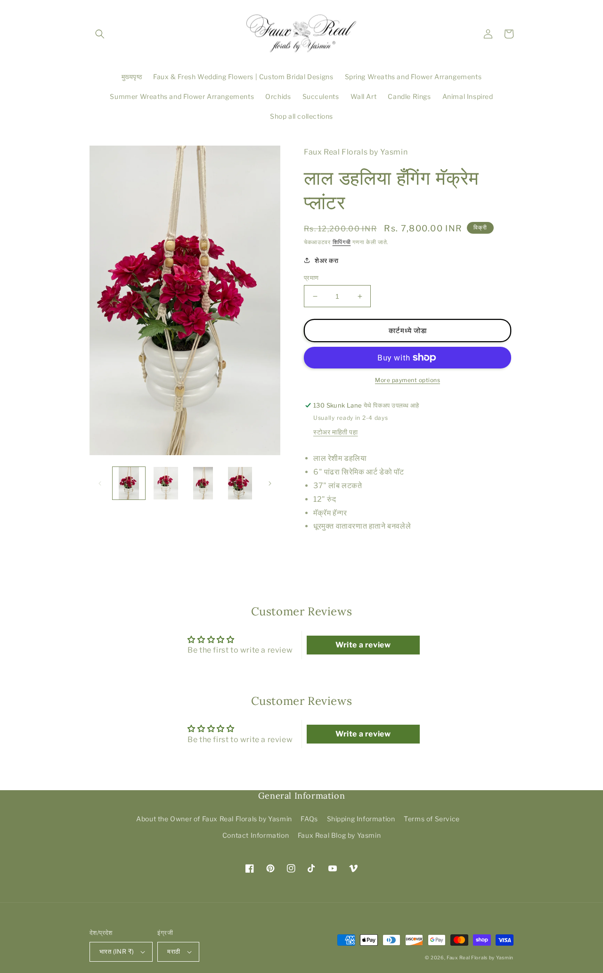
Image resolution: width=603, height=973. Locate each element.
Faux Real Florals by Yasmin (480, 957)
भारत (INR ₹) (116, 951)
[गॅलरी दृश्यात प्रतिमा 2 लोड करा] (166, 483)
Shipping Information (361, 819)
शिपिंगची (342, 241)
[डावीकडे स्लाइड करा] (100, 483)
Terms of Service (432, 819)
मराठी (173, 951)
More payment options (407, 380)
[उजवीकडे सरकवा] (270, 483)
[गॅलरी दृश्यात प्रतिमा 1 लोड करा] (129, 483)
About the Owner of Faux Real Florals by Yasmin (214, 819)
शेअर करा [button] (327, 260)
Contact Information (255, 835)
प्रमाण (311, 277)
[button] (100, 34)
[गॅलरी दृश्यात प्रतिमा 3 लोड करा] (203, 483)
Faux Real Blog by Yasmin (339, 835)
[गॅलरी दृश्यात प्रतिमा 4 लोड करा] (240, 483)
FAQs (309, 819)
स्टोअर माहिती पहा (335, 432)
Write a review (363, 644)
